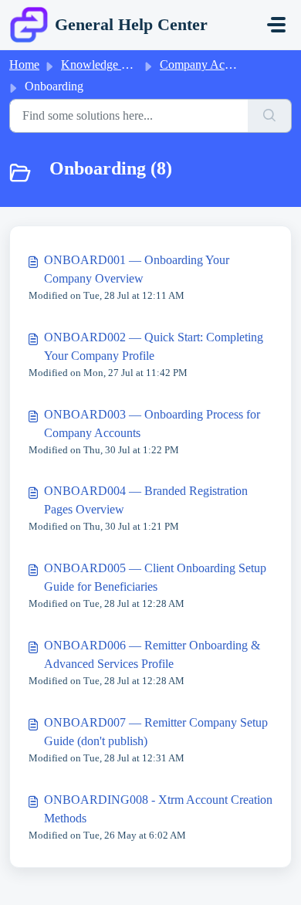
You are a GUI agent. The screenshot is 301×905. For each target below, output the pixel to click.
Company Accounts (208, 64)
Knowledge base (102, 64)
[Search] (270, 116)
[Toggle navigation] (276, 25)
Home (24, 64)
